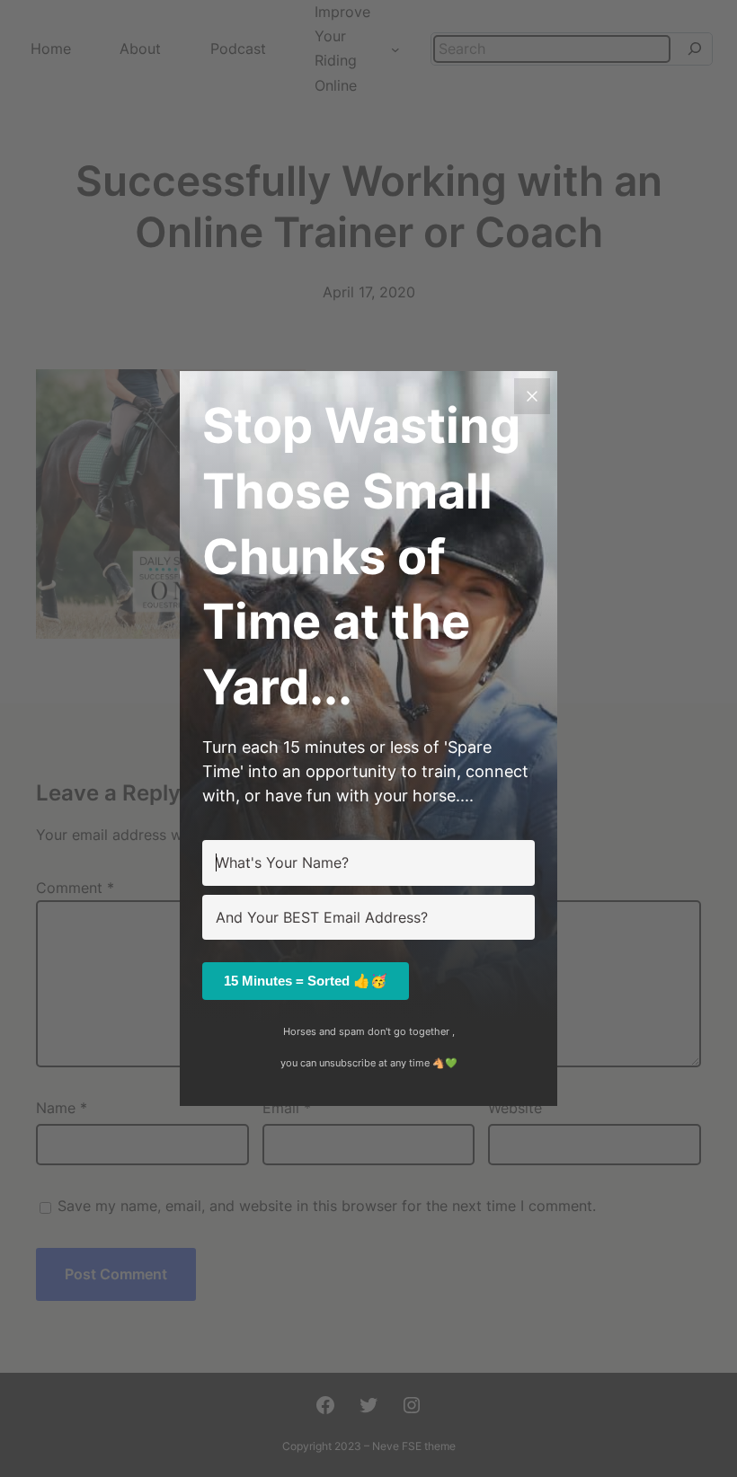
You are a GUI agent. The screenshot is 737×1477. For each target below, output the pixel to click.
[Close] (532, 396)
